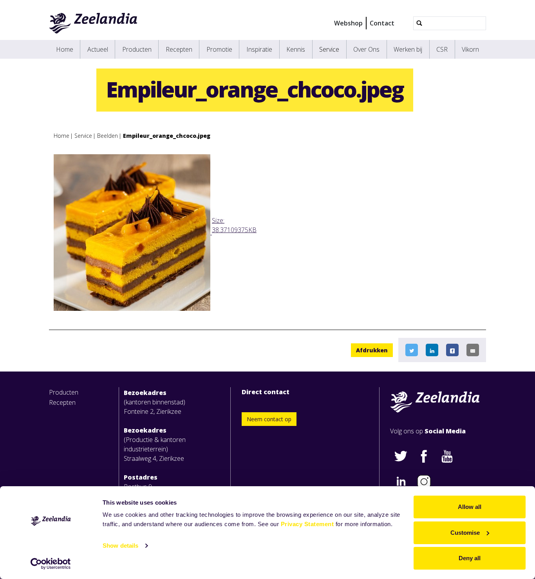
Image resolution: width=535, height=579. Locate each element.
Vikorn (470, 49)
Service (329, 49)
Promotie (219, 49)
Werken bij (408, 49)
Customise (465, 532)
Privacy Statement (307, 524)
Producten (137, 49)
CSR (442, 49)
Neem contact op (269, 419)
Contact (382, 23)
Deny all (470, 558)
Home (64, 49)
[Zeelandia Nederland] (93, 23)
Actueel (97, 49)
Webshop (348, 23)
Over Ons (366, 49)
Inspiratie (259, 49)
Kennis (295, 49)
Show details (120, 545)
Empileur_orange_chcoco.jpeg (166, 135)
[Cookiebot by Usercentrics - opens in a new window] (50, 564)
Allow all (469, 506)
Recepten (179, 49)
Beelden (107, 135)
